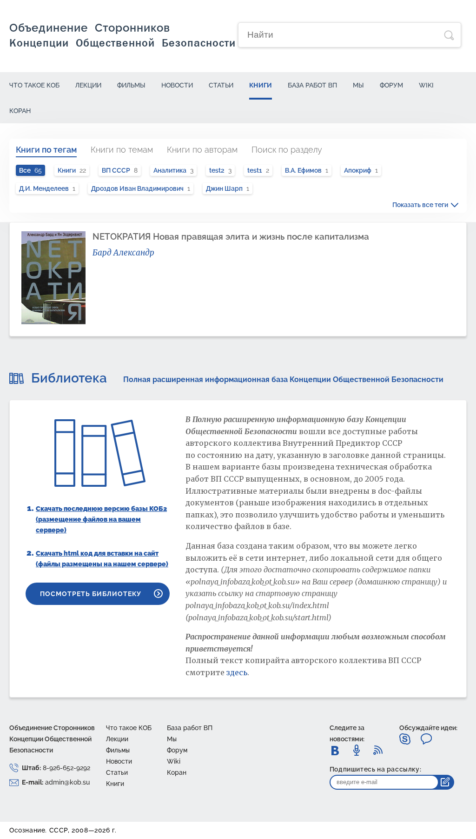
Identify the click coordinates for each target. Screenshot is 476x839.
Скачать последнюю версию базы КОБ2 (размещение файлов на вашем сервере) (101, 519)
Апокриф (361, 170)
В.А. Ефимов (306, 170)
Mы (358, 85)
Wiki (426, 85)
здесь (236, 672)
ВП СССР (120, 170)
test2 (220, 170)
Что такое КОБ (34, 85)
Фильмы (131, 85)
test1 (258, 170)
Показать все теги (420, 204)
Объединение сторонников (122, 35)
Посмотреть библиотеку (90, 593)
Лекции (88, 85)
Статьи (221, 85)
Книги (260, 85)
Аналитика (173, 170)
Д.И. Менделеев (47, 188)
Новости (177, 85)
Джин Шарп (227, 188)
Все (30, 170)
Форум (391, 85)
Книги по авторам (202, 149)
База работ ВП (312, 85)
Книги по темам (122, 149)
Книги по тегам (46, 149)
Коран (20, 110)
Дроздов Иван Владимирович (140, 188)
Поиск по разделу (286, 149)
